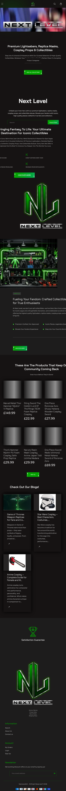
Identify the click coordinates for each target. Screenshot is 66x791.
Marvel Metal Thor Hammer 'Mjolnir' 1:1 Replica (12, 406)
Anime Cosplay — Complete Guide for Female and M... (17, 577)
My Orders (9, 747)
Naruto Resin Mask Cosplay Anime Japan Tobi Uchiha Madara (33, 454)
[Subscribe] (55, 773)
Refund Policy (33, 714)
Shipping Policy (33, 715)
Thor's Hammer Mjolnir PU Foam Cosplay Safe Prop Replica (11, 454)
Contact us (9, 734)
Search (7, 728)
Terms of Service (33, 710)
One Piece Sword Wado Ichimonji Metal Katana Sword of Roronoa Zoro (54, 455)
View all (33, 474)
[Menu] (2, 4)
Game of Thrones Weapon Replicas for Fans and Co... (15, 517)
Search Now (53, 122)
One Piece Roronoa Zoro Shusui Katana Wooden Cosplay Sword (53, 409)
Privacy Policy (33, 712)
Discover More (24, 175)
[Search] (55, 4)
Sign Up (8, 754)
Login (7, 750)
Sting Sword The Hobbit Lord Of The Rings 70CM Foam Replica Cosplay (32, 409)
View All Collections (33, 72)
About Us (8, 731)
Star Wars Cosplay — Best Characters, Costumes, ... (47, 517)
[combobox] (33, 122)
